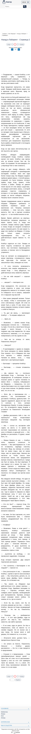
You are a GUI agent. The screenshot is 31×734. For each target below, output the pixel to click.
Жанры (3, 714)
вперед (22, 44)
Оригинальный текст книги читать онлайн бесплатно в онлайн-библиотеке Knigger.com (15, 671)
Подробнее (17, 732)
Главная (4, 33)
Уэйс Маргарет (12, 33)
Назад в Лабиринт (21, 33)
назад (8, 44)
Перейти (18, 679)
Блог (2, 716)
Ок (12, 732)
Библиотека (4, 712)
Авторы (3, 718)
